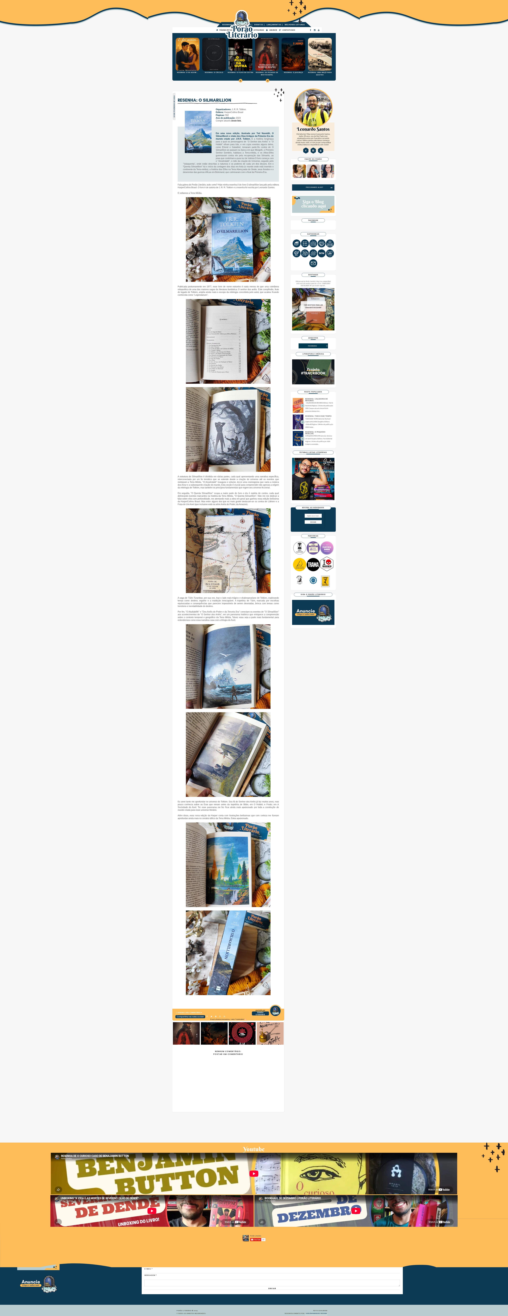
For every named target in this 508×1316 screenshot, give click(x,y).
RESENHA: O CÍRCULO (214, 72)
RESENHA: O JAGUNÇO (293, 72)
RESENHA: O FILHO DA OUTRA (240, 72)
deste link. (236, 121)
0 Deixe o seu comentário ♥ (190, 1012)
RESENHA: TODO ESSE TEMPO (318, 416)
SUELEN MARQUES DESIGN (316, 1313)
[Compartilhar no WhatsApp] (225, 1017)
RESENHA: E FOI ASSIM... (187, 72)
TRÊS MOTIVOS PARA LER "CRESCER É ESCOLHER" (313, 306)
